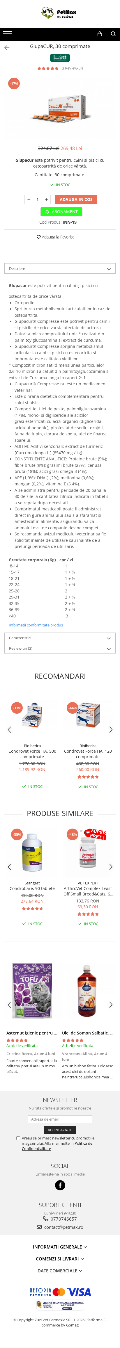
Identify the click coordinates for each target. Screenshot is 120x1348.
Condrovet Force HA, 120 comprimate (88, 753)
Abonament (64, 211)
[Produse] (8, 35)
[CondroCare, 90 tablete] (32, 852)
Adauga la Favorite (58, 237)
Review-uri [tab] (20, 648)
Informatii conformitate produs (36, 625)
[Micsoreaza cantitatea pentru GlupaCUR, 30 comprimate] (28, 199)
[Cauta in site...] (113, 34)
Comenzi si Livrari (58, 1259)
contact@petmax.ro (63, 1227)
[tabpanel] (60, 108)
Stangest (32, 883)
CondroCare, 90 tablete (32, 888)
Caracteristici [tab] (20, 637)
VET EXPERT (88, 883)
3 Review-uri (72, 68)
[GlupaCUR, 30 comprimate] (60, 108)
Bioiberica (32, 745)
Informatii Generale (58, 1247)
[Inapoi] (4, 48)
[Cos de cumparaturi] (99, 34)
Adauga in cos (76, 199)
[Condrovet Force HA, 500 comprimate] (32, 715)
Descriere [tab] (17, 268)
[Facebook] (60, 1185)
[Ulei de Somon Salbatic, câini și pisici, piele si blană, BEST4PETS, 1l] (88, 991)
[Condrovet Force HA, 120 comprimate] (88, 715)
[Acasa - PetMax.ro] (60, 14)
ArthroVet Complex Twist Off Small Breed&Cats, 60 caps (87, 891)
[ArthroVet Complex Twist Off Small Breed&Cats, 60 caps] (88, 852)
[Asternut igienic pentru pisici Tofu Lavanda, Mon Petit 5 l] (32, 991)
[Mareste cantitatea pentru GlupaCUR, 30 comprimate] (46, 199)
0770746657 (63, 1219)
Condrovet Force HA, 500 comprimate (32, 753)
